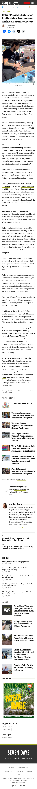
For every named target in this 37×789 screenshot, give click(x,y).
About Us (29, 771)
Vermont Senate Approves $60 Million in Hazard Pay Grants (22, 425)
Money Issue (21, 479)
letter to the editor (20, 490)
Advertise (16, 758)
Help (18, 774)
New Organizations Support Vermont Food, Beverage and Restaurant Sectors (23, 437)
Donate (27, 3)
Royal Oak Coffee (27, 186)
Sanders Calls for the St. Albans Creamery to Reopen (23, 667)
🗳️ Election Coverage (8, 7)
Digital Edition (7, 729)
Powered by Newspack (18, 782)
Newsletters (27, 758)
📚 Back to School (21, 7)
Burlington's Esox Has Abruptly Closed (15, 561)
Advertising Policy (23, 767)
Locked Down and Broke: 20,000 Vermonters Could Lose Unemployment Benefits (23, 460)
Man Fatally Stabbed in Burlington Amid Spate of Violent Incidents (18, 585)
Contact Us (20, 771)
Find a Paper (6, 735)
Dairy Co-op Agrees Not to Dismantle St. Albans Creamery (23, 624)
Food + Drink (6, 11)
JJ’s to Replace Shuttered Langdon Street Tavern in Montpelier (16, 593)
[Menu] (32, 3)
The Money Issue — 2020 (22, 403)
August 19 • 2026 (10, 724)
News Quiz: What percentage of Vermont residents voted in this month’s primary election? (24, 610)
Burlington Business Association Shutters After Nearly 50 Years (18, 577)
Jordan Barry (10, 25)
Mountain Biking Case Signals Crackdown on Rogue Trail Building (18, 569)
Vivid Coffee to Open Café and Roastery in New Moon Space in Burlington (23, 448)
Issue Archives (7, 737)
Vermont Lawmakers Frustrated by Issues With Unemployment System (23, 415)
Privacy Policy (9, 771)
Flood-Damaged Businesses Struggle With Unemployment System (23, 471)
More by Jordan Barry (16, 527)
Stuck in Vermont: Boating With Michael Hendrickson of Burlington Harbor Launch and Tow (24, 654)
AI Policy (11, 767)
